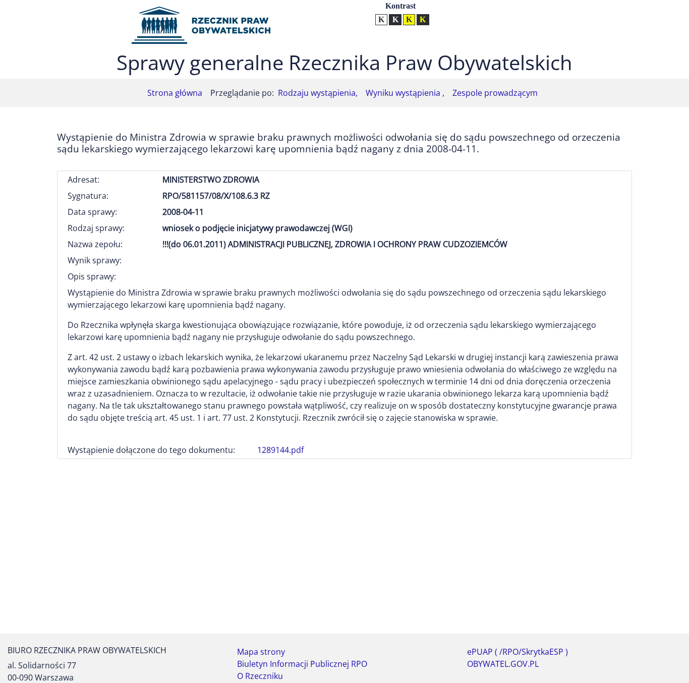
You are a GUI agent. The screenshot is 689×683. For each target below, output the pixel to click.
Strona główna (174, 92)
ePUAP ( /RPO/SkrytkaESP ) (517, 651)
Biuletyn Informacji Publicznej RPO (302, 663)
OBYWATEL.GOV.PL (503, 663)
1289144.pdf (280, 450)
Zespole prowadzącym (495, 92)
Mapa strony (261, 651)
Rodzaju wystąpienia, (318, 92)
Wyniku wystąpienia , (405, 92)
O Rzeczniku (260, 675)
